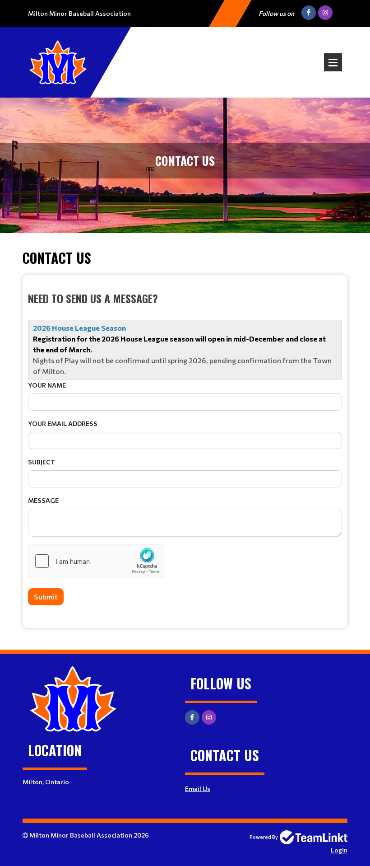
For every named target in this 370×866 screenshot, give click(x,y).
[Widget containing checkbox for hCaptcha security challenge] (96, 561)
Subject (41, 462)
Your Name (47, 385)
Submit (46, 596)
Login (339, 850)
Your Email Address (62, 423)
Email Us (197, 788)
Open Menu (333, 62)
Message (43, 500)
